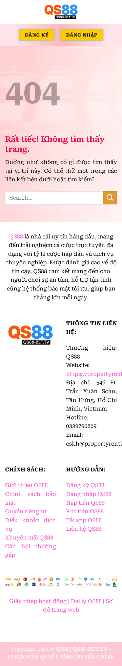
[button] (9, 11)
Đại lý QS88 (86, 601)
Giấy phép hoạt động (38, 601)
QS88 (16, 236)
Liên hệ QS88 (83, 529)
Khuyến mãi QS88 (29, 537)
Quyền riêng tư (25, 511)
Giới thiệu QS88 (26, 485)
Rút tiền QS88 (85, 511)
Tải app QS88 (84, 520)
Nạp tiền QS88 (85, 503)
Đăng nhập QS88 (88, 494)
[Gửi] (110, 197)
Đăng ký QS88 (85, 485)
